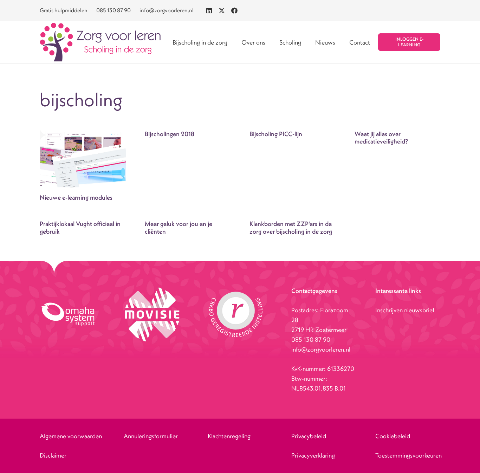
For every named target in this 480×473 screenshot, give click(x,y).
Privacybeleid (308, 436)
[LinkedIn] (209, 10)
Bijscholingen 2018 (169, 134)
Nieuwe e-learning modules (76, 197)
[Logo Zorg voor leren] (100, 42)
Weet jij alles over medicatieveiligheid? (381, 138)
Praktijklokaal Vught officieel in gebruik (80, 227)
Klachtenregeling (229, 436)
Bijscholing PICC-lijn (275, 134)
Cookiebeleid (392, 436)
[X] (221, 10)
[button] (270, 42)
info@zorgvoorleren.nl (320, 349)
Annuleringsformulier (151, 436)
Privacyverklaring (313, 455)
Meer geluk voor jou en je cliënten (178, 227)
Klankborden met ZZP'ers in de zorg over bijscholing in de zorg (290, 227)
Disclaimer (53, 455)
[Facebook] (234, 10)
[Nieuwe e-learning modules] (83, 158)
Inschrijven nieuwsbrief (404, 310)
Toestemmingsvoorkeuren (408, 455)
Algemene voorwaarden (71, 436)
